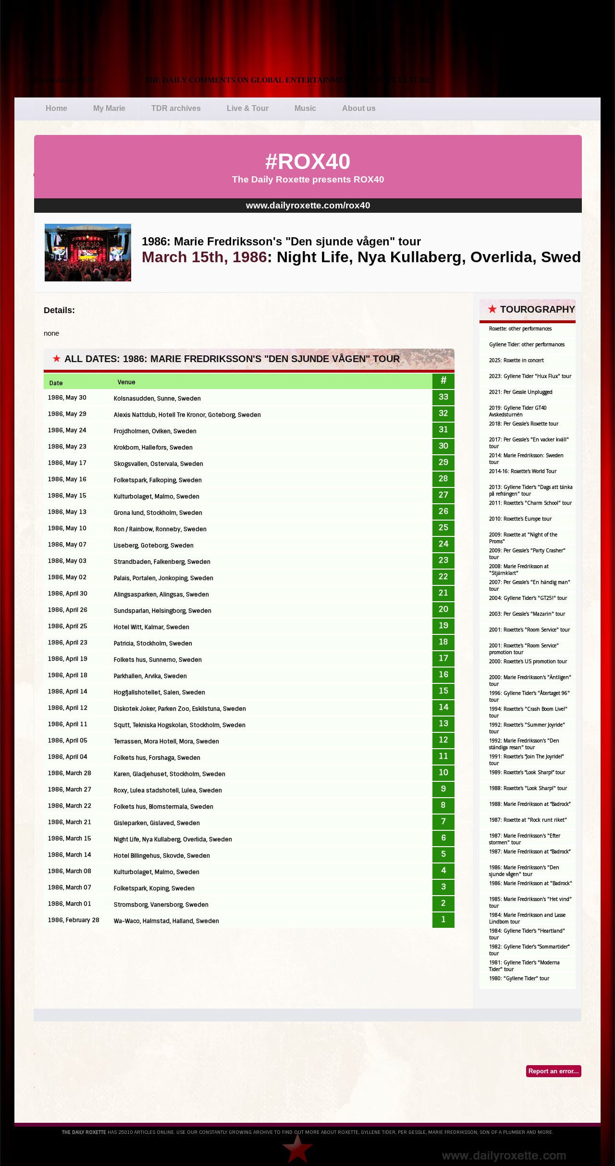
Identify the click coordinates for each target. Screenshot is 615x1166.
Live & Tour (248, 108)
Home (56, 108)
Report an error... (554, 1071)
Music (305, 108)
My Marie (109, 108)
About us (359, 108)
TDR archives (176, 108)
